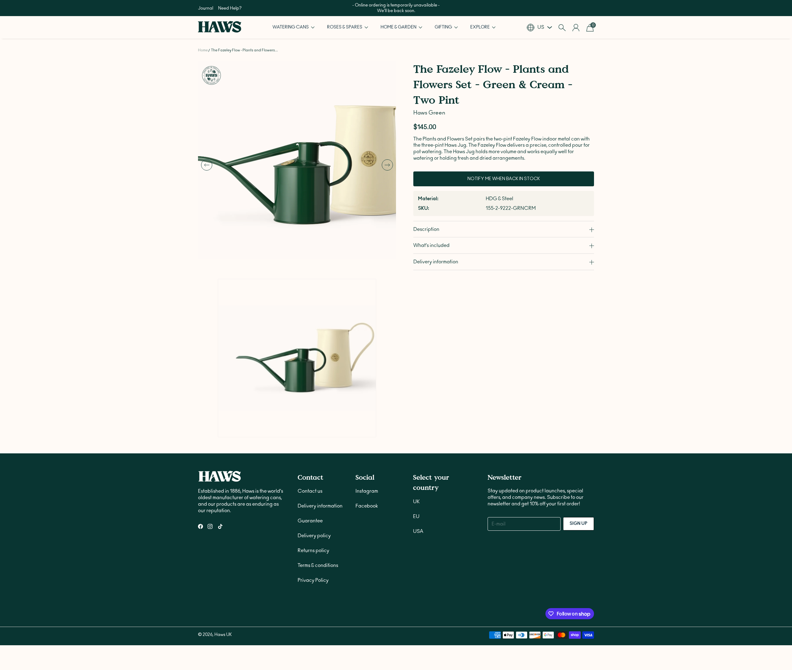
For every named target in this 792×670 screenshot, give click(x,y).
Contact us (310, 367)
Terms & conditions (318, 441)
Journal (205, 8)
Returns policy (313, 427)
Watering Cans (291, 27)
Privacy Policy (313, 456)
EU (416, 393)
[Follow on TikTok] (220, 403)
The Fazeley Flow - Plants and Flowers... (244, 50)
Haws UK (223, 511)
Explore (480, 27)
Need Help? (230, 8)
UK (416, 378)
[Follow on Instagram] (210, 403)
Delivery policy (314, 412)
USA (418, 407)
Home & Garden (399, 27)
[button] (294, 27)
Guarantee (310, 397)
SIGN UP (579, 400)
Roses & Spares (345, 27)
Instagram (366, 367)
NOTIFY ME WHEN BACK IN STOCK (503, 179)
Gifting (444, 27)
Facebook (366, 382)
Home (203, 50)
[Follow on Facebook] (200, 403)
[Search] (562, 27)
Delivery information (320, 382)
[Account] (576, 28)
